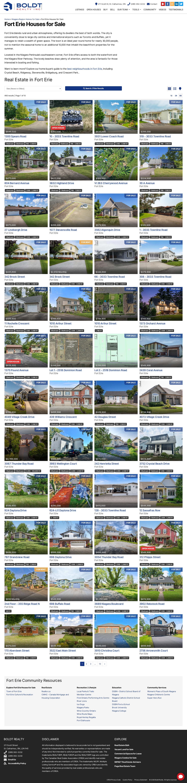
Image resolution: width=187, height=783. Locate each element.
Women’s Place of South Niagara (161, 691)
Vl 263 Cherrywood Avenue (110, 183)
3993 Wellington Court (63, 463)
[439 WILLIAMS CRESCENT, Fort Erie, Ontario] (71, 397)
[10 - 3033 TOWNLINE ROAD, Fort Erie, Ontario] (71, 117)
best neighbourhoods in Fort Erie (84, 68)
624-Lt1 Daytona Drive (62, 510)
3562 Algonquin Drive (107, 229)
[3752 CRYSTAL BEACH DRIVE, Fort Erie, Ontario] (161, 444)
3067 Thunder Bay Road (19, 463)
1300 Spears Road (15, 136)
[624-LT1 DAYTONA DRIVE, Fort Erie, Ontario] (71, 491)
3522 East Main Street (62, 650)
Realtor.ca (46, 691)
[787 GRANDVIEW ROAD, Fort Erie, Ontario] (26, 537)
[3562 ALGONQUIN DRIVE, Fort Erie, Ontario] (116, 210)
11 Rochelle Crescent (16, 323)
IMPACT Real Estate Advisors (127, 762)
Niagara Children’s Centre (158, 694)
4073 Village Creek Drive (154, 416)
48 (180, 96)
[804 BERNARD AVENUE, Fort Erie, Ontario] (26, 163)
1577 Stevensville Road (63, 229)
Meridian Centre (84, 694)
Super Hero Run (154, 698)
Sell (112, 9)
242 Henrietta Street (106, 463)
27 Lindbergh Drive (15, 229)
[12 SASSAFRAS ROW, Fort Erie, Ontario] (161, 491)
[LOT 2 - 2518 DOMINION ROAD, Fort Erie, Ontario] (116, 350)
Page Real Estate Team (124, 766)
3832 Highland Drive (61, 183)
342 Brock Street (14, 276)
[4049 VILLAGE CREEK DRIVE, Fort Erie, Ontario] (26, 397)
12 (171, 96)
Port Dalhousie (83, 720)
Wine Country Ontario (86, 711)
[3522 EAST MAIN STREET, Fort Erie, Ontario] (71, 631)
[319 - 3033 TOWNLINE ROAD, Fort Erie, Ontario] (161, 117)
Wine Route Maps (84, 714)
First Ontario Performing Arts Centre (93, 698)
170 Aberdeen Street (16, 650)
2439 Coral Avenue (150, 370)
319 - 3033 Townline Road (155, 136)
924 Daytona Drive (15, 510)
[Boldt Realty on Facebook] (168, 4)
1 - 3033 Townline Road (153, 229)
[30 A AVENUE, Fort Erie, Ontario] (161, 163)
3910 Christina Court (106, 650)
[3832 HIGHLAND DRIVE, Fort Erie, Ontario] (71, 163)
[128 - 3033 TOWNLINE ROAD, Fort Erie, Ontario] (116, 491)
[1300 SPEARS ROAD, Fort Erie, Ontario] (26, 117)
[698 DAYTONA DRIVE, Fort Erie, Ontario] (71, 537)
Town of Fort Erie (13, 691)
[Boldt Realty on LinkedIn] (177, 4)
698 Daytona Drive (60, 557)
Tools (135, 9)
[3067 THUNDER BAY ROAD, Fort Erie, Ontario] (26, 444)
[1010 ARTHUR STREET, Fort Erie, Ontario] (71, 304)
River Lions (82, 701)
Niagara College (119, 711)
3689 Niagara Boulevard (109, 603)
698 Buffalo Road (59, 603)
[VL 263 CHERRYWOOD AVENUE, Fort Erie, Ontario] (116, 163)
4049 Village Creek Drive (19, 416)
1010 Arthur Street (60, 323)
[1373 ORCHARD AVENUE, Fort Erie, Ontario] (161, 304)
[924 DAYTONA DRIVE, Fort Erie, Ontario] (26, 491)
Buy (105, 9)
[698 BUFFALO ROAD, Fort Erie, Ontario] (71, 584)
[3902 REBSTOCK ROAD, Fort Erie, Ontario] (161, 584)
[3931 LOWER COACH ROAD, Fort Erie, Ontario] (116, 117)
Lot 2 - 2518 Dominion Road (110, 370)
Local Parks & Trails (85, 691)
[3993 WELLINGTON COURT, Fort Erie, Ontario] (71, 444)
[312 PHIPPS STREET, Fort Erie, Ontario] (161, 537)
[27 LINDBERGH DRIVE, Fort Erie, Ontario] (26, 210)
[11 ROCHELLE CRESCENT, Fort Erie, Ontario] (26, 304)
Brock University (119, 707)
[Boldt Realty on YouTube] (163, 4)
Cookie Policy (127, 780)
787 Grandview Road (17, 557)
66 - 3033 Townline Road (109, 276)
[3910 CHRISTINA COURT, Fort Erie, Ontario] (116, 631)
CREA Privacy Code (113, 780)
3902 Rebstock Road (151, 603)
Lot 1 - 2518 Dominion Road (65, 370)
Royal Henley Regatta (86, 717)
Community (149, 9)
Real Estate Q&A (121, 745)
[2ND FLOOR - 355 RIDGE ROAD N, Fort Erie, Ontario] (26, 584)
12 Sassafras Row (149, 510)
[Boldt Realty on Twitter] (181, 4)
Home (7, 19)
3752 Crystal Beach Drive (154, 463)
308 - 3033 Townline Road (155, 276)
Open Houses (94, 9)
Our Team (122, 9)
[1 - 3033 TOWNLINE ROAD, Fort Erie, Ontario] (161, 210)
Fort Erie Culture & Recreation (19, 694)
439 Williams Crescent (63, 416)
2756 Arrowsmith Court (153, 650)
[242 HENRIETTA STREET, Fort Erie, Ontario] (116, 444)
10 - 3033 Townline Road (64, 136)
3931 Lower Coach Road (109, 136)
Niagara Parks (83, 707)
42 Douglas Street (105, 416)
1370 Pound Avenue (16, 370)
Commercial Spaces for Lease (128, 753)
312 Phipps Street (149, 557)
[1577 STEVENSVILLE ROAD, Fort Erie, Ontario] (71, 210)
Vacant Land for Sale (123, 749)
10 (100, 664)
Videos (162, 9)
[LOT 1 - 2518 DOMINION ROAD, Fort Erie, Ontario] (71, 350)
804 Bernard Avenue (16, 183)
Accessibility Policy (17, 763)
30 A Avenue (147, 183)
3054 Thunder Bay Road (109, 557)
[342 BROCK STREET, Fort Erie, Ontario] (26, 257)
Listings (79, 9)
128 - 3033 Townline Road (110, 510)
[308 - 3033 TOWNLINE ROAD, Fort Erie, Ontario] (161, 257)
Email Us (12, 759)
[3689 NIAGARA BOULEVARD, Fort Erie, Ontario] (116, 584)
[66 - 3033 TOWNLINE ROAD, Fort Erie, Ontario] (116, 257)
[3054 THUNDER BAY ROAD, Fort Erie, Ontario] (116, 537)
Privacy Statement (140, 780)
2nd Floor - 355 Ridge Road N (22, 603)
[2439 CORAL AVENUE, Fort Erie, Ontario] (161, 350)
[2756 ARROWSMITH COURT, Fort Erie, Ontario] (161, 631)
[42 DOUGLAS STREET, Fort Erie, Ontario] (116, 397)
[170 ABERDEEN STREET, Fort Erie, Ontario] (26, 631)
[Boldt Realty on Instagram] (172, 4)
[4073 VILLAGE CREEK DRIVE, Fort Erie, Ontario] (161, 397)
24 (176, 96)
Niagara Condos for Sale (125, 758)
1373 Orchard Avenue (152, 323)
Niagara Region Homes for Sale (25, 19)
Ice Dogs (81, 704)
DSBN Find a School (121, 704)
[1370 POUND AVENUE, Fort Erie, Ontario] (26, 350)
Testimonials (176, 9)
